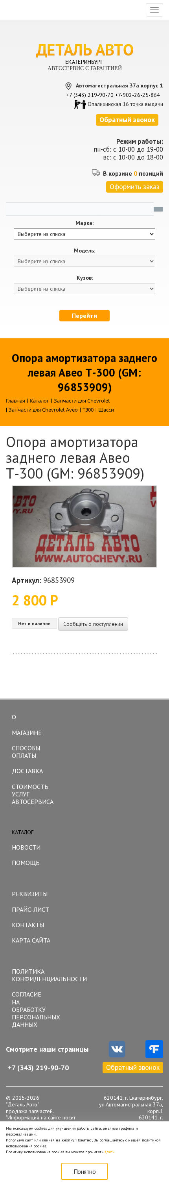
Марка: (84, 223)
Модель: (84, 250)
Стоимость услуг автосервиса (32, 794)
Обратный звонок (133, 1067)
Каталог (22, 832)
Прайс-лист (30, 909)
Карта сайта (31, 940)
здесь (109, 1151)
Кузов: (85, 278)
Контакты (28, 925)
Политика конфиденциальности (34, 975)
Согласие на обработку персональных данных (34, 1009)
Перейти (84, 315)
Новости (26, 847)
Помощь (26, 863)
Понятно (84, 1171)
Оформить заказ (135, 186)
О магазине (27, 725)
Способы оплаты (26, 751)
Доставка (27, 771)
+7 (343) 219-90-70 (90, 94)
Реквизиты (30, 894)
